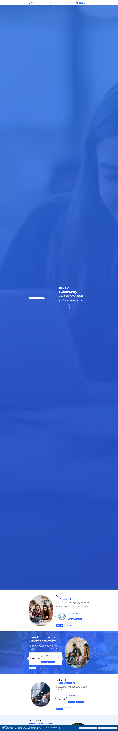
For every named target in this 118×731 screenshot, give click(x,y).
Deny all (88, 727)
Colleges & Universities (74, 305)
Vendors (84, 305)
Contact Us (72, 2)
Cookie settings (69, 727)
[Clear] (42, 297)
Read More (47, 659)
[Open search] (77, 3)
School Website (78, 619)
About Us (49, 2)
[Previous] (56, 616)
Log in (81, 2)
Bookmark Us (65, 2)
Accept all (107, 727)
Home (45, 2)
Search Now (59, 625)
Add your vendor (69, 708)
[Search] (44, 298)
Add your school (69, 625)
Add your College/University (44, 668)
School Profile (71, 619)
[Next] (89, 616)
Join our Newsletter (57, 2)
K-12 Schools (64, 305)
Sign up (87, 2)
